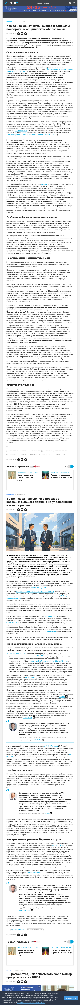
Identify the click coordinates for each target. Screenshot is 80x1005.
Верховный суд (50, 616)
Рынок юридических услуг (55, 451)
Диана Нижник (18, 930)
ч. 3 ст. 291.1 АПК (12, 623)
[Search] (70, 3)
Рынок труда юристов (17, 451)
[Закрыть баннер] (39, 986)
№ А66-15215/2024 (34, 873)
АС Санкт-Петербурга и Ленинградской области (35, 592)
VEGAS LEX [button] (27, 717)
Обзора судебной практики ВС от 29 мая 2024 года (48, 661)
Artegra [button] (62, 696)
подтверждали (21, 130)
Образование (35, 451)
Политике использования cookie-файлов (31, 1002)
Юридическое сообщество (40, 454)
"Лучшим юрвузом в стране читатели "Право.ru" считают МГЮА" (32, 135)
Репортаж (10, 22)
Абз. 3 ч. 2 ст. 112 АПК (17, 654)
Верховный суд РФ (35, 929)
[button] (18, 33)
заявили (44, 184)
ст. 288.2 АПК (30, 678)
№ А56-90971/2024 (38, 588)
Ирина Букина (50, 631)
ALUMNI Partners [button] (51, 746)
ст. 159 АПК (38, 656)
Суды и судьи (60, 454)
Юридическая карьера (17, 454)
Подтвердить (71, 998)
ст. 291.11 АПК (57, 845)
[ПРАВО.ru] (11, 3)
